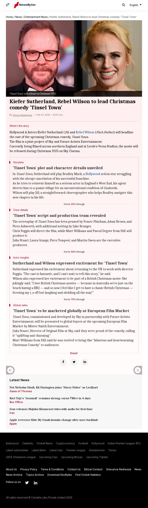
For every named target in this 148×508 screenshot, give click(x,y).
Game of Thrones (21, 391)
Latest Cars (56, 450)
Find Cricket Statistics (88, 474)
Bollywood (12, 443)
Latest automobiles (17, 450)
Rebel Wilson (85, 132)
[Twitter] (74, 362)
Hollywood (93, 174)
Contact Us (74, 469)
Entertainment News (36, 16)
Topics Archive (35, 474)
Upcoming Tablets (97, 457)
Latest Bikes (39, 450)
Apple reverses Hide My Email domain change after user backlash (54, 420)
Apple (13, 423)
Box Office (16, 402)
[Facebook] (63, 362)
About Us (11, 469)
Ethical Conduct (93, 469)
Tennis (112, 450)
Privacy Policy (28, 469)
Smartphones (97, 450)
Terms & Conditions (52, 469)
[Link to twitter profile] (27, 482)
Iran (12, 412)
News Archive (14, 474)
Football (83, 443)
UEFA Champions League (21, 457)
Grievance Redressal (118, 469)
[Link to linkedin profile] (35, 482)
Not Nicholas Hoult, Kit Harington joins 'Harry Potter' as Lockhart (54, 387)
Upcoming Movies (72, 457)
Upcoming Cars (48, 457)
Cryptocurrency (65, 443)
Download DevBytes (59, 474)
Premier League (75, 450)
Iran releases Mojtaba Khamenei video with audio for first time (52, 409)
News (18, 16)
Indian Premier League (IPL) (124, 443)
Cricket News (45, 443)
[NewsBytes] (25, 5)
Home (9, 16)
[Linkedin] (84, 362)
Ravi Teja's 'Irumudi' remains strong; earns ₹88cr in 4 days (50, 398)
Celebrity (27, 443)
